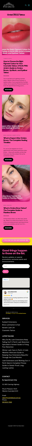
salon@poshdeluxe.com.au (11, 398)
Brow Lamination (7, 135)
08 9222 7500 (7, 402)
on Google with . (16, 313)
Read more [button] (6, 304)
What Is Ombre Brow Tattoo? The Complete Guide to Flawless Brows (15, 210)
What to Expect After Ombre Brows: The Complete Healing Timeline (15, 140)
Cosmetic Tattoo (7, 58)
